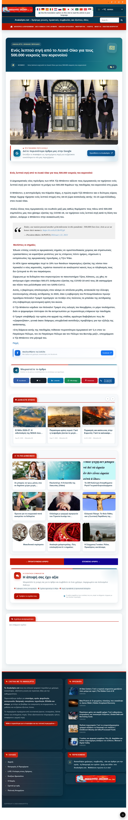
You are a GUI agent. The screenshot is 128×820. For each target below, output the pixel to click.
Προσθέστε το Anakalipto (100, 153)
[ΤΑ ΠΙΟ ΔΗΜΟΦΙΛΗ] (28, 470)
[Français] (38, 9)
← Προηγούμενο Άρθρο (37, 562)
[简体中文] (81, 9)
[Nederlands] (56, 9)
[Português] (64, 9)
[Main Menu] (123, 815)
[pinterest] (122, 2)
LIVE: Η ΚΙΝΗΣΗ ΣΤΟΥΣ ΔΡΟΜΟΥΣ (46, 26)
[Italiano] (51, 9)
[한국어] (72, 9)
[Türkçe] (85, 9)
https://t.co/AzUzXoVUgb (54, 230)
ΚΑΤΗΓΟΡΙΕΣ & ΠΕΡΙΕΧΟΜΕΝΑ (24, 26)
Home (13, 65)
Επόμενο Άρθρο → (91, 562)
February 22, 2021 (59, 234)
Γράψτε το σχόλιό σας (28, 596)
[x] (115, 2)
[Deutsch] (43, 9)
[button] (108, 399)
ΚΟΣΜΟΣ (21, 65)
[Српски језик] (90, 9)
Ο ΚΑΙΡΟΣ (90, 26)
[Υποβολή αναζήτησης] (121, 20)
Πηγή (15, 343)
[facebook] (111, 2)
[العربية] (77, 9)
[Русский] (60, 9)
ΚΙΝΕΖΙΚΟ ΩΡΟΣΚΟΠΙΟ (66, 26)
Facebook (106, 353)
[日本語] (68, 9)
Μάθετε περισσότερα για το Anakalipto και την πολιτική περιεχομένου (30, 723)
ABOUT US (97, 26)
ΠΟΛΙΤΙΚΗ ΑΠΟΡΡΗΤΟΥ (110, 26)
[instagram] (119, 2)
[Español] (47, 9)
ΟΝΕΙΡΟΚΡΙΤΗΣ (80, 26)
